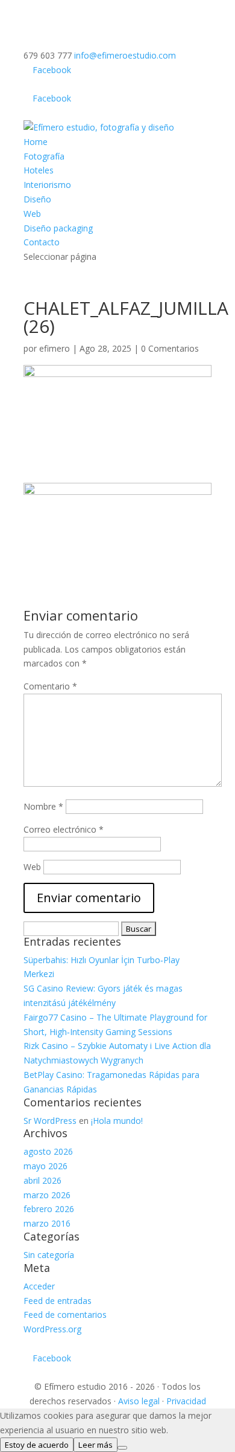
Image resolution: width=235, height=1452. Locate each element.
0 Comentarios (170, 348)
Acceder (39, 1286)
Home (36, 141)
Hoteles (39, 170)
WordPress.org (52, 1329)
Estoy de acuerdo (37, 1444)
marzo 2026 (47, 1195)
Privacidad (186, 1401)
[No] (122, 1448)
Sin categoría (49, 1254)
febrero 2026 (49, 1209)
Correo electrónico (64, 829)
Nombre (43, 806)
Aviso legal (139, 1401)
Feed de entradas (58, 1300)
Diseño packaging (58, 228)
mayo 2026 (45, 1166)
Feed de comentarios (65, 1314)
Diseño (37, 199)
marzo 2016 (47, 1223)
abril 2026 (42, 1180)
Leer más (95, 1444)
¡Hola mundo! (117, 1120)
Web (32, 213)
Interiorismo (47, 184)
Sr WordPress (50, 1120)
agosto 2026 (48, 1151)
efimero (54, 348)
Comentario (50, 686)
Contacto (42, 242)
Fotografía (44, 156)
